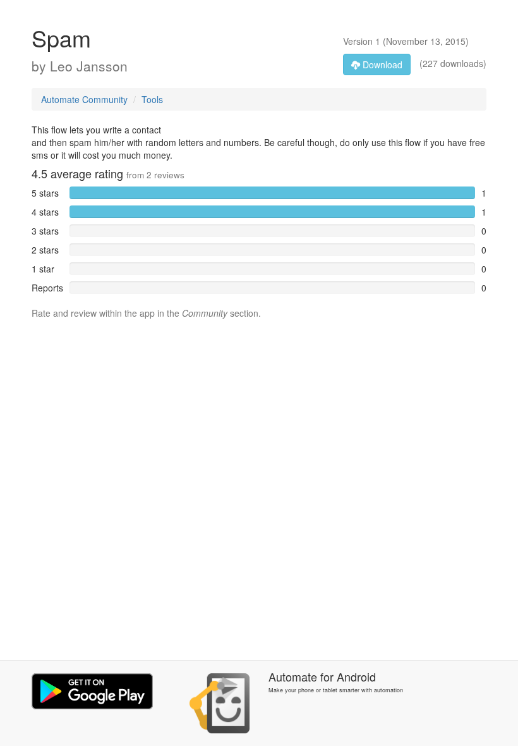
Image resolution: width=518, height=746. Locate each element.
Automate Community (84, 99)
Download (381, 64)
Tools (152, 99)
